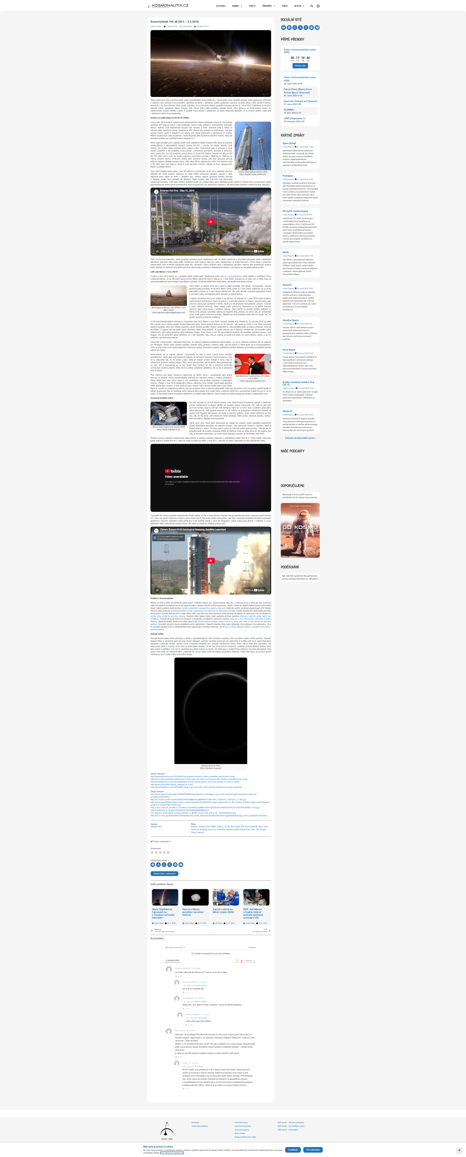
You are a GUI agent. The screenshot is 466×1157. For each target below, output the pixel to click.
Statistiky (221, 6)
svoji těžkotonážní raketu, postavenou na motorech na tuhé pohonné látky (203, 611)
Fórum (284, 6)
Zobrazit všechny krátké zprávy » (300, 438)
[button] (311, 6)
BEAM (213, 826)
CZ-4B (227, 826)
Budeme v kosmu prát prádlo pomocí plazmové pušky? (255, 912)
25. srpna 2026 (302, 353)
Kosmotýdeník (251, 826)
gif (200, 652)
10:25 (311, 388)
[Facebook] (289, 27)
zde (167, 652)
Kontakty (195, 1122)
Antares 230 (204, 826)
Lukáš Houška (155, 26)
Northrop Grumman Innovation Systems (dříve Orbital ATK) (225, 829)
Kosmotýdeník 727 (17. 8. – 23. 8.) (223, 911)
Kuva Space (289, 349)
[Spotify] (311, 27)
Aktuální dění (156, 826)
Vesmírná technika (243, 1126)
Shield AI (287, 411)
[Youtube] (283, 27)
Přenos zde (300, 66)
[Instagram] (294, 27)
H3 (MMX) (289, 109)
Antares (194, 826)
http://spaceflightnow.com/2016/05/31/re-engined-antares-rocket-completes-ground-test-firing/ (192, 776)
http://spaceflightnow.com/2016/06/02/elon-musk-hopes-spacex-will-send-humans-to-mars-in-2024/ (194, 782)
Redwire (287, 284)
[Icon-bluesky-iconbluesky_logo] (317, 27)
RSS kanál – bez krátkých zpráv (291, 1126)
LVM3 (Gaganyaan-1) (294, 118)
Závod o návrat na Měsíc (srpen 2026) (162, 911)
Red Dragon (261, 829)
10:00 (311, 179)
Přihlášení (252, 947)
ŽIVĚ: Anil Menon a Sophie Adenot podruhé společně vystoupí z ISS (192, 913)
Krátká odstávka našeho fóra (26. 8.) (298, 383)
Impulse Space (291, 320)
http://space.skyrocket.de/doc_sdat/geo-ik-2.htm (171, 784)
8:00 (310, 215)
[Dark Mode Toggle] (459, 1150)
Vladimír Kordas (289, 388)
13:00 (311, 147)
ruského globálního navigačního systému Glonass (203, 608)
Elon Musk (235, 826)
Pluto (253, 829)
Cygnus (220, 826)
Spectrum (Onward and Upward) (300, 101)
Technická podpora (199, 1126)
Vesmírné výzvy (241, 1122)
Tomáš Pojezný (288, 147)
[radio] (152, 853)
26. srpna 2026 (302, 256)
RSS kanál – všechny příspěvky (291, 1122)
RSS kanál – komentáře (288, 1130)
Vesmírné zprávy (242, 1130)
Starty (252, 6)
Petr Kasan (199, 1066)
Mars (260, 826)
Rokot (193, 832)
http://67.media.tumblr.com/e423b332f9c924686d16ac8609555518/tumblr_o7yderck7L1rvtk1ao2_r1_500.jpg (198, 799)
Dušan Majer (202, 1018)
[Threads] (306, 27)
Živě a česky (240, 1133)
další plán (214, 286)
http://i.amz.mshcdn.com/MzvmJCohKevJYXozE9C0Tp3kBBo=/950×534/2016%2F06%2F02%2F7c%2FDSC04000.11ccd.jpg (204, 807)
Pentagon (288, 175)
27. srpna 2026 (302, 147)
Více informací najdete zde (172, 1153)
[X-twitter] (300, 27)
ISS (242, 826)
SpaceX (200, 832)
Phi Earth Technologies (295, 211)
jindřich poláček (201, 985)
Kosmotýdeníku (235, 276)
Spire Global (289, 143)
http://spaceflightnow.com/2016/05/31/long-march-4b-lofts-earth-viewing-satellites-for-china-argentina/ (196, 787)
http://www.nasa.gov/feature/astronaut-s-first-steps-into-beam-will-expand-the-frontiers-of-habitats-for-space (199, 779)
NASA (286, 252)
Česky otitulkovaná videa (245, 1137)
